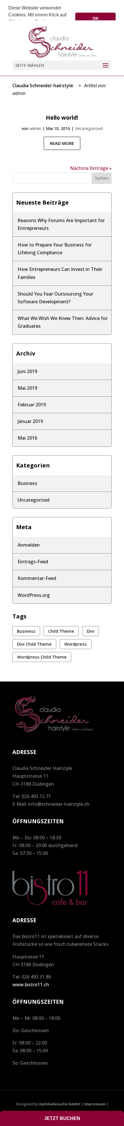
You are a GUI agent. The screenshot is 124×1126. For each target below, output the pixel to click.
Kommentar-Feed (37, 578)
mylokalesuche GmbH (59, 1103)
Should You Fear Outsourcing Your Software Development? (55, 298)
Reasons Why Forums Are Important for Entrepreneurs (61, 224)
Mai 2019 (27, 388)
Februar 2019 (32, 404)
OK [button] (96, 18)
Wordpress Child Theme (42, 657)
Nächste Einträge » (91, 168)
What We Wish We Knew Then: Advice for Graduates (63, 322)
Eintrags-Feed (33, 561)
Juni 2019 (27, 371)
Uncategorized (89, 128)
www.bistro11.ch (30, 984)
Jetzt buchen (62, 1118)
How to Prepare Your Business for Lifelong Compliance (55, 249)
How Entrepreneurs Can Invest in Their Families (60, 273)
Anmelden (29, 545)
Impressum (95, 1103)
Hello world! (62, 117)
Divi (90, 631)
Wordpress (75, 644)
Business (27, 483)
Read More (62, 143)
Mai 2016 (27, 438)
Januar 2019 (30, 421)
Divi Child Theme (34, 644)
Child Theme (61, 631)
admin (35, 128)
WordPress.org (34, 595)
